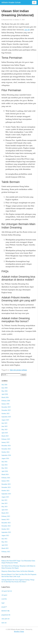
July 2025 (4, 423)
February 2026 (6, 400)
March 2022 (5, 548)
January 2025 (5, 442)
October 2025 (5, 413)
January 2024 (5, 481)
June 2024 (4, 465)
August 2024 (5, 458)
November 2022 (6, 526)
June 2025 (4, 426)
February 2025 (6, 439)
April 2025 (5, 433)
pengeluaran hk (6, 615)
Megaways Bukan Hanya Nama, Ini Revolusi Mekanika (18, 571)
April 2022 (5, 545)
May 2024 (4, 468)
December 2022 (6, 523)
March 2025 (5, 436)
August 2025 (5, 420)
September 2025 (6, 417)
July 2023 (4, 500)
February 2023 (6, 516)
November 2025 (6, 410)
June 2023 (4, 503)
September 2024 (6, 455)
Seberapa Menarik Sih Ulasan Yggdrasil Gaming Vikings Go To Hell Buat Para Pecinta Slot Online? (18, 581)
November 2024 (6, 449)
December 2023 (6, 484)
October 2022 (5, 529)
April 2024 (5, 471)
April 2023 (5, 510)
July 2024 (4, 462)
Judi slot (4, 623)
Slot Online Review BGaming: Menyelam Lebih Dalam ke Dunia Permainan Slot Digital (18, 567)
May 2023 (4, 506)
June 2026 (4, 388)
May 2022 (4, 542)
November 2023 (6, 487)
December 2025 (6, 407)
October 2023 (5, 490)
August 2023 (5, 497)
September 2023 (6, 494)
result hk (4, 599)
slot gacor (4, 595)
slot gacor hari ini (7, 591)
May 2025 (4, 429)
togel (3, 603)
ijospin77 (4, 607)
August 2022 (5, 535)
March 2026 (5, 397)
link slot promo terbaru (18, 370)
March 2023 (5, 513)
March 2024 (5, 474)
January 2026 (5, 404)
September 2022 (6, 532)
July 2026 (4, 384)
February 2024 (6, 478)
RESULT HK (5, 611)
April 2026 (5, 394)
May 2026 (4, 391)
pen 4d (27, 29)
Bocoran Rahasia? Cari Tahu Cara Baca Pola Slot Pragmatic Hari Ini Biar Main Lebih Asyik (19, 575)
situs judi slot (5, 619)
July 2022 (4, 539)
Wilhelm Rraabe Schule (11, 3)
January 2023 (5, 519)
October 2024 (5, 452)
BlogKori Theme (19, 631)
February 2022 (6, 551)
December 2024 (6, 445)
